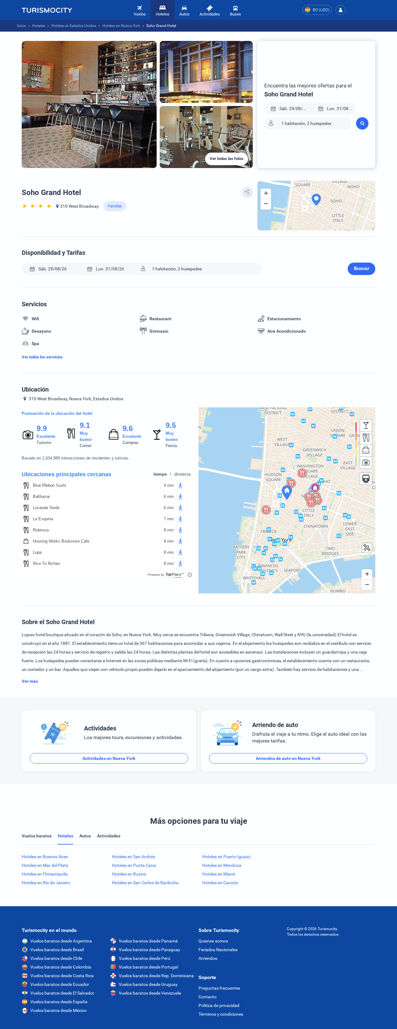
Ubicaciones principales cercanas (66, 474)
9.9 (42, 428)
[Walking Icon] (180, 485)
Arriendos (207, 958)
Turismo (44, 442)
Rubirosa (41, 530)
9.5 (171, 425)
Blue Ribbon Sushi (49, 485)
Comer (85, 445)
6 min (169, 496)
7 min (169, 519)
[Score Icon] (28, 434)
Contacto (207, 996)
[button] (341, 10)
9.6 (127, 428)
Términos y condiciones (220, 1014)
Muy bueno (86, 436)
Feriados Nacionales (218, 949)
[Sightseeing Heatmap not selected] (366, 462)
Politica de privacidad (218, 1005)
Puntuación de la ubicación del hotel (57, 413)
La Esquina (43, 519)
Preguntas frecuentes (219, 988)
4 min (169, 485)
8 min (169, 530)
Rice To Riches (46, 563)
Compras (131, 442)
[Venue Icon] (26, 485)
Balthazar (41, 496)
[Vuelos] (47, 10)
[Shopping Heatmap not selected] (366, 450)
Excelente (46, 436)
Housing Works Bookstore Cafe (61, 541)
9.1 (85, 425)
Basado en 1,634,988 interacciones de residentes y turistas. (76, 458)
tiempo (160, 474)
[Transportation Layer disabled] (366, 478)
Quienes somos (213, 940)
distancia (182, 474)
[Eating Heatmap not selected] (366, 438)
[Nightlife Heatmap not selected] (366, 425)
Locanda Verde (46, 507)
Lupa (37, 552)
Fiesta (171, 445)
